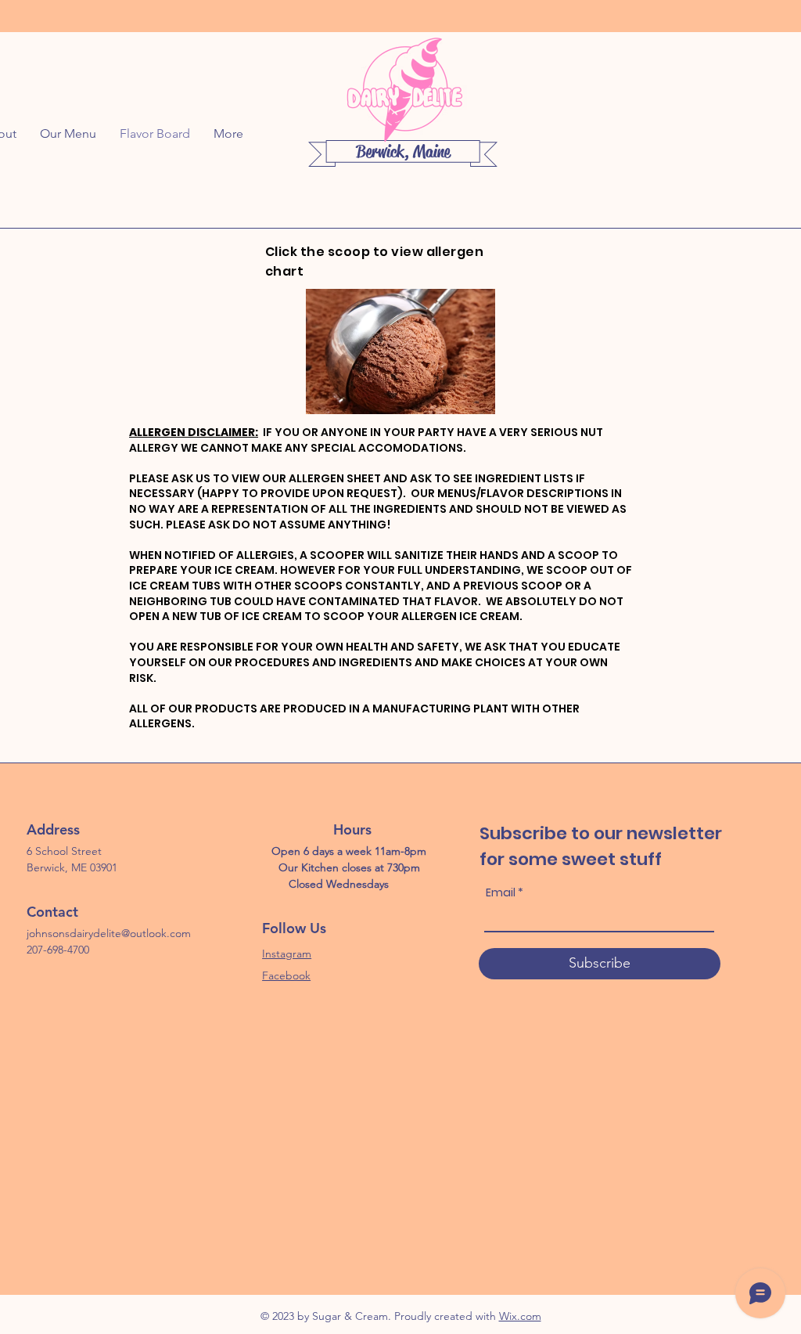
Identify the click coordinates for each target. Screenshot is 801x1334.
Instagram (286, 953)
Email (500, 892)
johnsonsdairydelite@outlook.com (109, 933)
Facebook (286, 975)
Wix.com (520, 1316)
